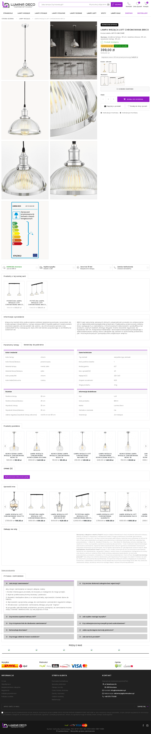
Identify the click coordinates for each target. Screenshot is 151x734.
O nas (4, 681)
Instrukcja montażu (110, 113)
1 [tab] (75, 653)
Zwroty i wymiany (58, 693)
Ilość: (103, 95)
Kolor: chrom (106, 62)
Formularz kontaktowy (60, 681)
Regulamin (5, 690)
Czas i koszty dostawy (60, 690)
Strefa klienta (59, 675)
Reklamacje (56, 700)
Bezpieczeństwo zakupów (11, 687)
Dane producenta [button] (8, 570)
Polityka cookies (7, 697)
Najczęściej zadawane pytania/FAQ (115, 681)
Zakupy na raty (57, 687)
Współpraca (6, 684)
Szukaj (118, 4)
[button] (39, 583)
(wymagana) (75, 714)
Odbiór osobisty (58, 697)
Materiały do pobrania (34, 345)
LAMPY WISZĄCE (24, 18)
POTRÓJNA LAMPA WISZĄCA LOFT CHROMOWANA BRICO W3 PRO (37, 303)
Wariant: (104, 75)
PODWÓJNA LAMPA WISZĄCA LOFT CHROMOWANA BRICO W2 (14, 303)
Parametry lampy (11, 345)
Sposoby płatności (59, 684)
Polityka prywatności (9, 693)
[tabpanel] (20, 650)
